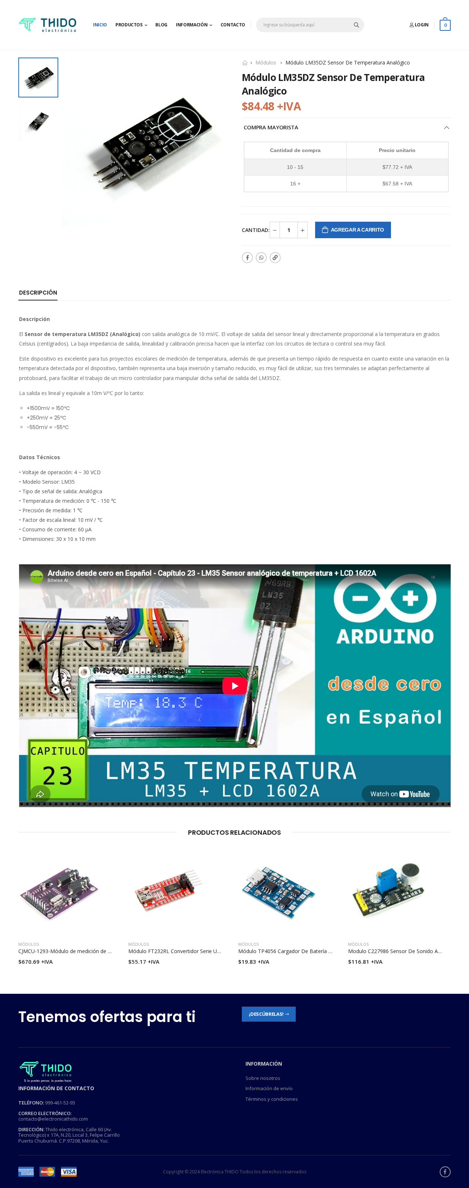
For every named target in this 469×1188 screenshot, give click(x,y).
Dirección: (31, 1129)
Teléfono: (31, 1102)
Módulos (265, 62)
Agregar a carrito (357, 230)
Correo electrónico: (44, 1113)
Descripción (38, 292)
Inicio (100, 25)
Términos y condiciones (271, 1099)
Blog (161, 25)
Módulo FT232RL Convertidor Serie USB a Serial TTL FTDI (197, 951)
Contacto (233, 25)
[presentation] (445, 910)
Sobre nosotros (262, 1078)
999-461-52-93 (60, 1102)
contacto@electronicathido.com (53, 1118)
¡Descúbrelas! (266, 1014)
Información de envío (269, 1088)
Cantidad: (256, 229)
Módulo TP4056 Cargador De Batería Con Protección (301, 951)
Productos (129, 25)
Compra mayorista (271, 127)
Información (191, 25)
